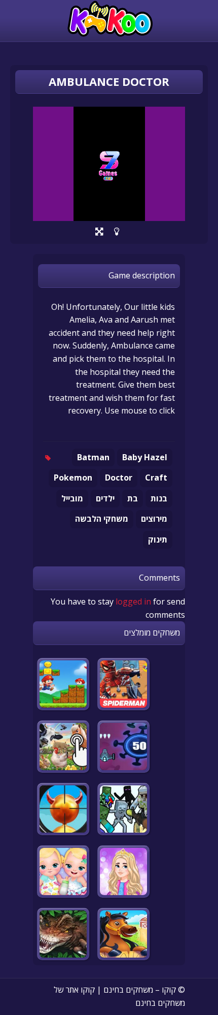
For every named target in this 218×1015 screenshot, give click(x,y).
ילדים (105, 498)
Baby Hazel (144, 457)
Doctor (118, 477)
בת (132, 498)
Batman (93, 457)
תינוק (157, 539)
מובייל (72, 498)
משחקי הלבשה (101, 518)
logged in (133, 601)
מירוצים (154, 518)
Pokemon (73, 477)
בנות (159, 498)
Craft (156, 477)
